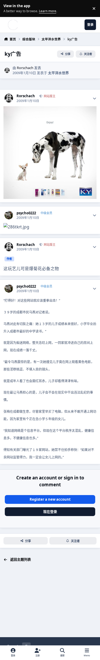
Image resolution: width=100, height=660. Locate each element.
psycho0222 (26, 213)
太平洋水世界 (58, 72)
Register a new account (50, 499)
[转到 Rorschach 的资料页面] (7, 70)
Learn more (9, 8)
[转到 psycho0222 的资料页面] (9, 215)
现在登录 (50, 511)
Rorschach (25, 67)
